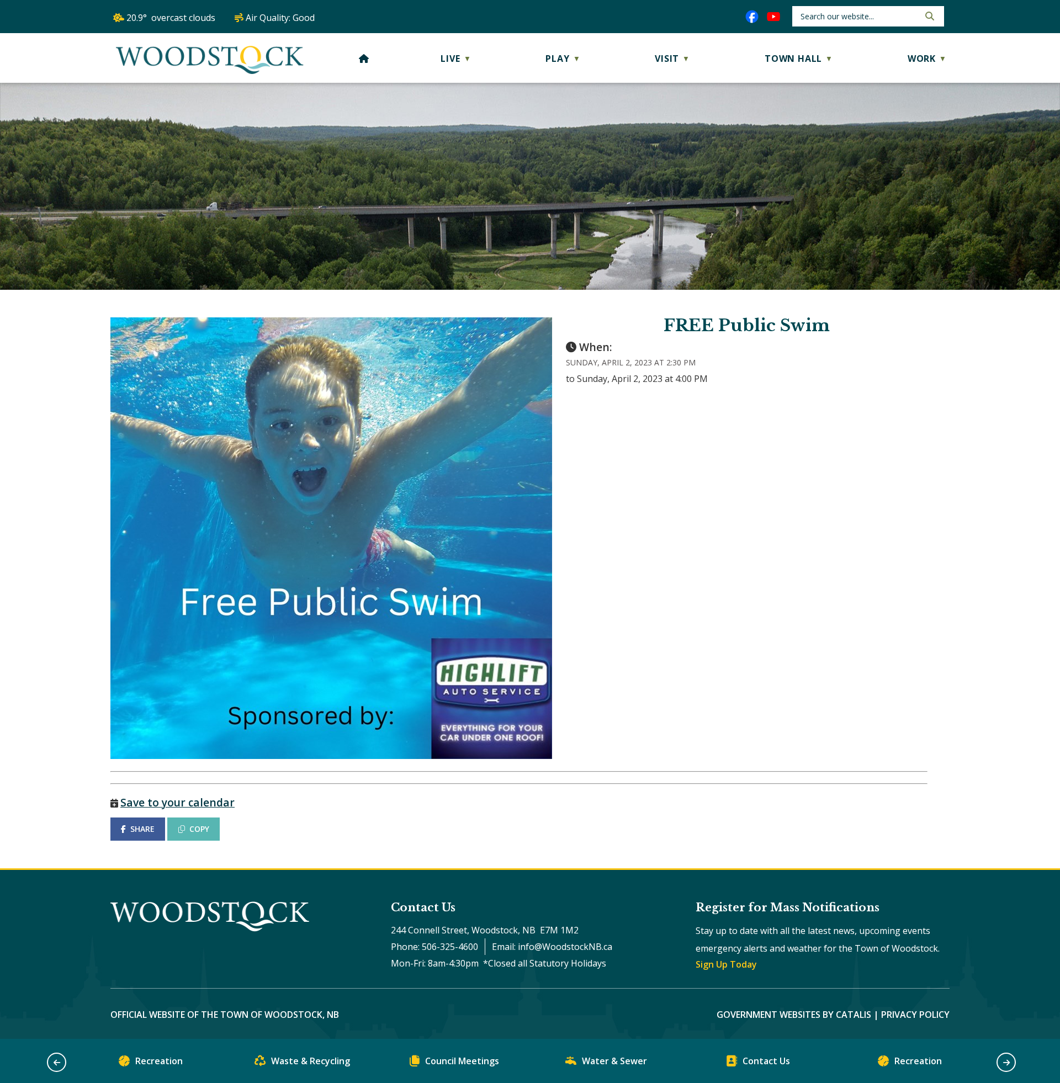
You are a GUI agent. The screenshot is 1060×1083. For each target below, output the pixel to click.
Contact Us (766, 1061)
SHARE (142, 829)
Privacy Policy (915, 1014)
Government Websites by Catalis (794, 1014)
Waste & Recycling (310, 1061)
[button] (928, 16)
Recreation (159, 1061)
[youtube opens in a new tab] (773, 16)
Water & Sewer (614, 1061)
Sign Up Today (726, 964)
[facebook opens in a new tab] (752, 16)
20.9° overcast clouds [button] (170, 18)
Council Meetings (462, 1061)
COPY (199, 829)
